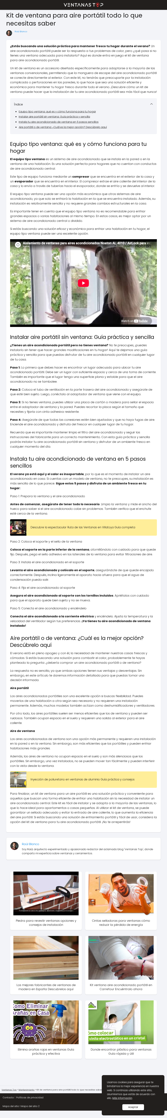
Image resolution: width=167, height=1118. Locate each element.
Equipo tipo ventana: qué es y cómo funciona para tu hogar (57, 111)
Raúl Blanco (21, 31)
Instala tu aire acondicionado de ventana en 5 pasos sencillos (59, 122)
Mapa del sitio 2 (30, 1106)
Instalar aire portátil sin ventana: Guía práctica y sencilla (54, 117)
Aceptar (133, 1107)
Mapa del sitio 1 (11, 1106)
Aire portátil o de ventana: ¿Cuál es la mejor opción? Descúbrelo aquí (63, 127)
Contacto (8, 1097)
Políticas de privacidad (29, 1097)
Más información (122, 1098)
